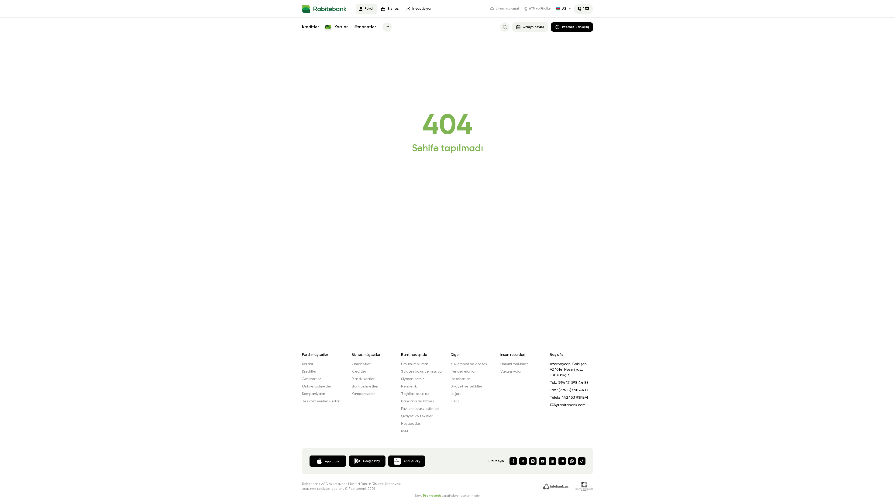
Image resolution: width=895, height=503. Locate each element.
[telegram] (562, 461)
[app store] (328, 460)
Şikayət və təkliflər (417, 416)
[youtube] (542, 461)
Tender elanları (463, 372)
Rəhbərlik (409, 386)
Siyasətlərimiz (412, 379)
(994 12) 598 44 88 (573, 383)
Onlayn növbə (533, 27)
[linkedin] (552, 461)
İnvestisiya (421, 9)
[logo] (324, 9)
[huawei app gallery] (406, 460)
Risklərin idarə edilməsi (420, 409)
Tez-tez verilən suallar (321, 401)
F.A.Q (455, 401)
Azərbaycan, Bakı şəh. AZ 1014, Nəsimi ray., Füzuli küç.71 (569, 369)
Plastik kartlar (363, 379)
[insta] (533, 461)
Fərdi (369, 9)
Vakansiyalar (511, 372)
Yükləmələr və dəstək (469, 364)
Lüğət (456, 394)
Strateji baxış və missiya (421, 372)
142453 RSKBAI (575, 398)
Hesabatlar (410, 424)
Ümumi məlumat (507, 8)
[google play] (367, 460)
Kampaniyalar (313, 394)
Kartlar (340, 27)
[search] (504, 27)
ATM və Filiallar (540, 8)
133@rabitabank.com (567, 405)
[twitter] (523, 461)
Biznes (393, 9)
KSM (404, 431)
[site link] (556, 486)
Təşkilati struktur (415, 394)
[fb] (513, 461)
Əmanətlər (365, 27)
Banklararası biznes (417, 401)
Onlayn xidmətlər (316, 386)
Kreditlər (310, 27)
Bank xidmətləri (365, 386)
